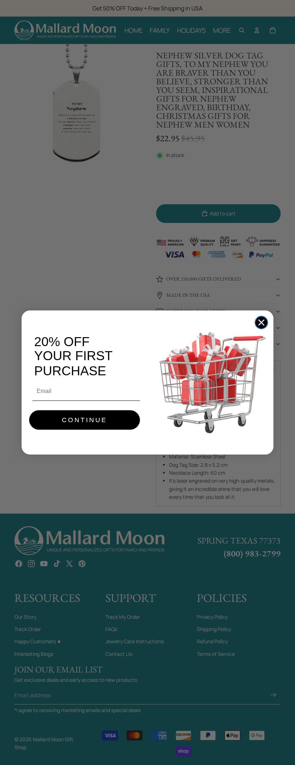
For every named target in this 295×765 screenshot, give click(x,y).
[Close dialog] (261, 322)
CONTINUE (84, 420)
